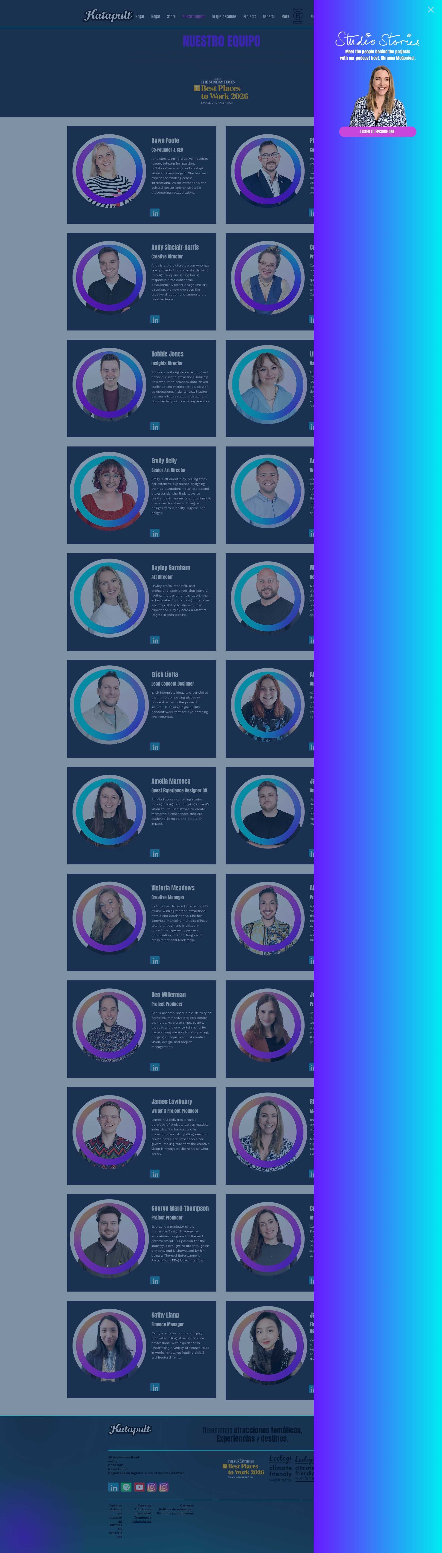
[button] (431, 9)
